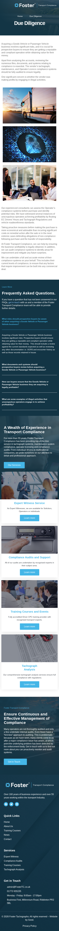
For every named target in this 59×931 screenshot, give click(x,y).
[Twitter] (11, 804)
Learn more (29, 518)
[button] (29, 322)
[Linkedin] (17, 804)
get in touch (14, 302)
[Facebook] (6, 804)
